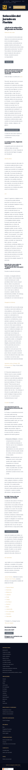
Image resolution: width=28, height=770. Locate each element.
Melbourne (9, 592)
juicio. (21, 76)
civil (5, 193)
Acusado (7, 402)
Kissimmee (8, 590)
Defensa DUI (5, 650)
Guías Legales (5, 733)
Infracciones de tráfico (7, 670)
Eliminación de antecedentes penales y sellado (12, 672)
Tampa (8, 599)
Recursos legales (9, 623)
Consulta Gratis (19, 7)
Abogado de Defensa (10, 302)
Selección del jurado (10, 32)
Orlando (4, 678)
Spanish (6, 768)
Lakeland (8, 594)
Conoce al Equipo (6, 720)
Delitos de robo (6, 658)
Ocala (7, 597)
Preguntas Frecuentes (7, 729)
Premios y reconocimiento (8, 713)
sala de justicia (8, 158)
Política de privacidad (7, 759)
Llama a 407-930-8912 (7, 752)
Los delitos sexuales (7, 662)
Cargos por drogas (6, 652)
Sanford (8, 604)
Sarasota (8, 614)
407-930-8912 (7, 1)
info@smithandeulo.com (16, 1)
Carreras (4, 741)
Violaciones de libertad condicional (10, 668)
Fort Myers (9, 602)
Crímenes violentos (6, 660)
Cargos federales (6, 666)
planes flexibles (9, 577)
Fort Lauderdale (10, 611)
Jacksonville (9, 609)
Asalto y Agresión (6, 656)
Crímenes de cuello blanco (8, 664)
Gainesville (5, 703)
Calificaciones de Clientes (8, 711)
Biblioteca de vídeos (7, 731)
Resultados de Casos (7, 709)
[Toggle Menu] (10, 7)
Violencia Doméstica (7, 654)
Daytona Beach (10, 587)
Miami (7, 606)
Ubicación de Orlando (10, 579)
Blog (3, 727)
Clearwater (9, 616)
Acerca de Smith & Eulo (7, 739)
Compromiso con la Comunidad (9, 743)
